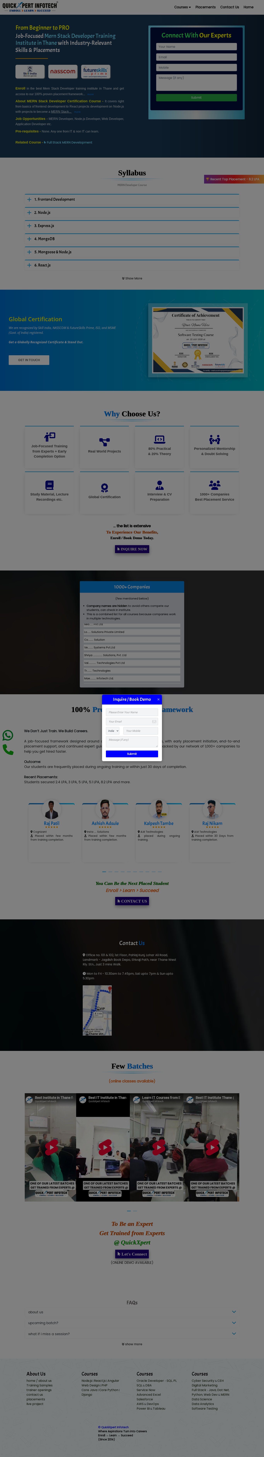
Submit (132, 754)
